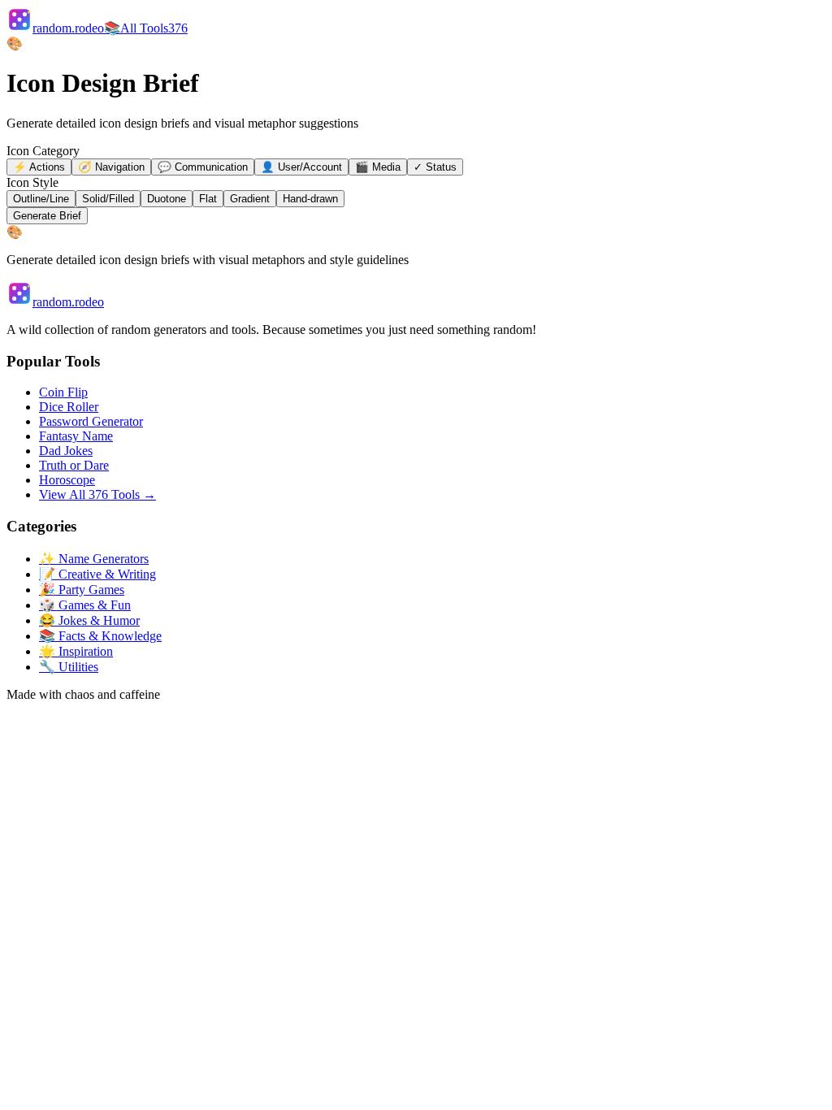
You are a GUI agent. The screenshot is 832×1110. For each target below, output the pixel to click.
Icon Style (32, 182)
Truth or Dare (74, 465)
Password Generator (91, 421)
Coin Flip (63, 392)
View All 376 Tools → (97, 494)
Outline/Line (41, 199)
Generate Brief (47, 216)
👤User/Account (301, 167)
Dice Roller (68, 407)
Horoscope (67, 480)
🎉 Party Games (81, 589)
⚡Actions (39, 167)
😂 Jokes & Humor (89, 620)
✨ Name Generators (94, 559)
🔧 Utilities (68, 667)
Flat (208, 199)
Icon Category (43, 151)
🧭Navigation (111, 167)
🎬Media (378, 167)
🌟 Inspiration (76, 651)
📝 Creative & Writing (97, 574)
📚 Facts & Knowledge (100, 636)
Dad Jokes (66, 450)
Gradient (250, 199)
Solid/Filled (108, 199)
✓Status (435, 167)
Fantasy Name (76, 436)
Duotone (166, 199)
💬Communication (203, 167)
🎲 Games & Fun (85, 605)
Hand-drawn (310, 199)
